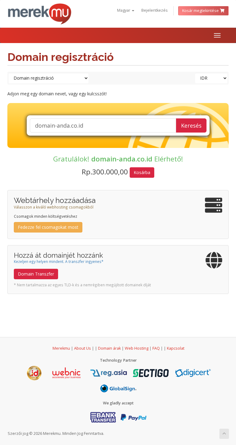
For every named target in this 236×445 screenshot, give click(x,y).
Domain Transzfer (36, 274)
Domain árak (109, 348)
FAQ (156, 348)
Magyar (124, 10)
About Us (82, 348)
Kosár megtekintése (201, 10)
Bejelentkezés (154, 10)
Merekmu (61, 348)
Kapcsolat (175, 348)
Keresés (191, 125)
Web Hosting (136, 348)
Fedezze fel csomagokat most (48, 227)
